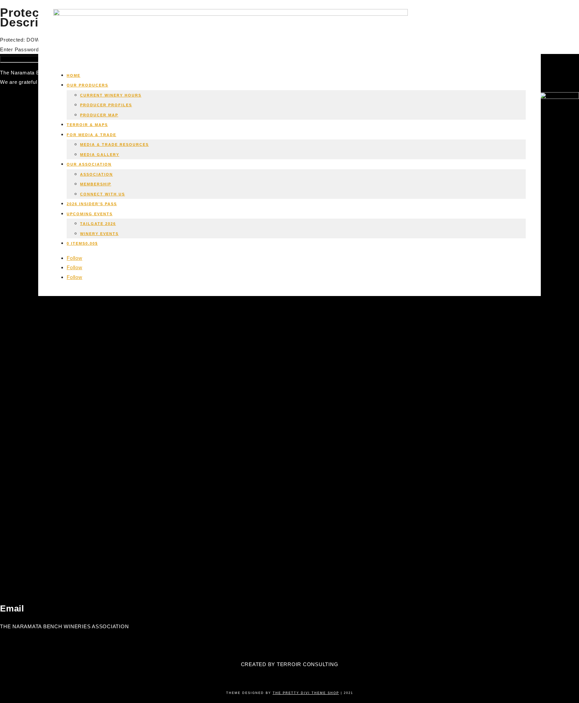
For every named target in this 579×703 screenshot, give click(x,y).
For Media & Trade (91, 135)
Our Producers (87, 85)
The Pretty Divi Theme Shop (306, 693)
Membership (95, 184)
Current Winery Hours (110, 95)
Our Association (89, 164)
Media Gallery (99, 155)
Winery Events (99, 234)
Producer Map (99, 115)
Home (73, 75)
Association (96, 174)
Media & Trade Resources (114, 144)
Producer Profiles (106, 105)
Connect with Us (102, 194)
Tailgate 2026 (98, 224)
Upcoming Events (90, 214)
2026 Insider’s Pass (92, 204)
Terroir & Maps (87, 125)
